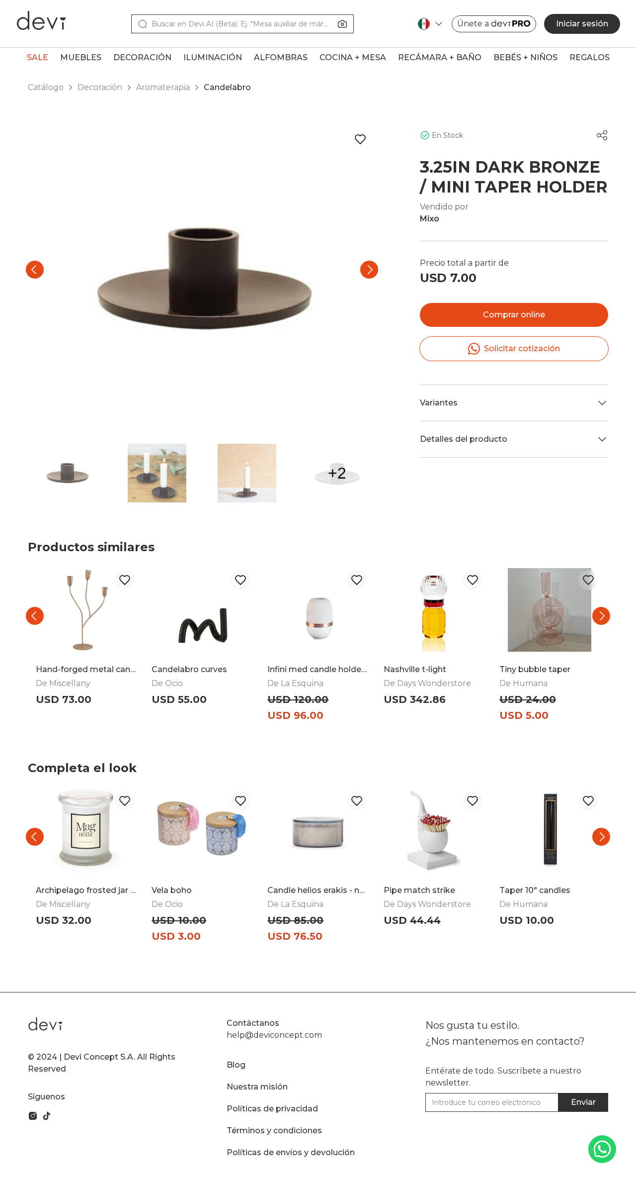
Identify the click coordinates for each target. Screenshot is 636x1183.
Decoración (142, 57)
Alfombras (281, 57)
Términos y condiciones (274, 1130)
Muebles (80, 57)
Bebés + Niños (525, 57)
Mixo (429, 218)
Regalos (589, 57)
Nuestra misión (257, 1086)
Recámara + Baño (439, 57)
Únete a (473, 23)
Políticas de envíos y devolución (291, 1152)
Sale (37, 57)
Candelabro (227, 87)
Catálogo (46, 87)
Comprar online (514, 314)
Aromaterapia (163, 87)
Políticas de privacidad (272, 1108)
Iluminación (212, 57)
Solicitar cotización (522, 348)
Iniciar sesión (582, 23)
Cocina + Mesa (352, 57)
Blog (236, 1065)
